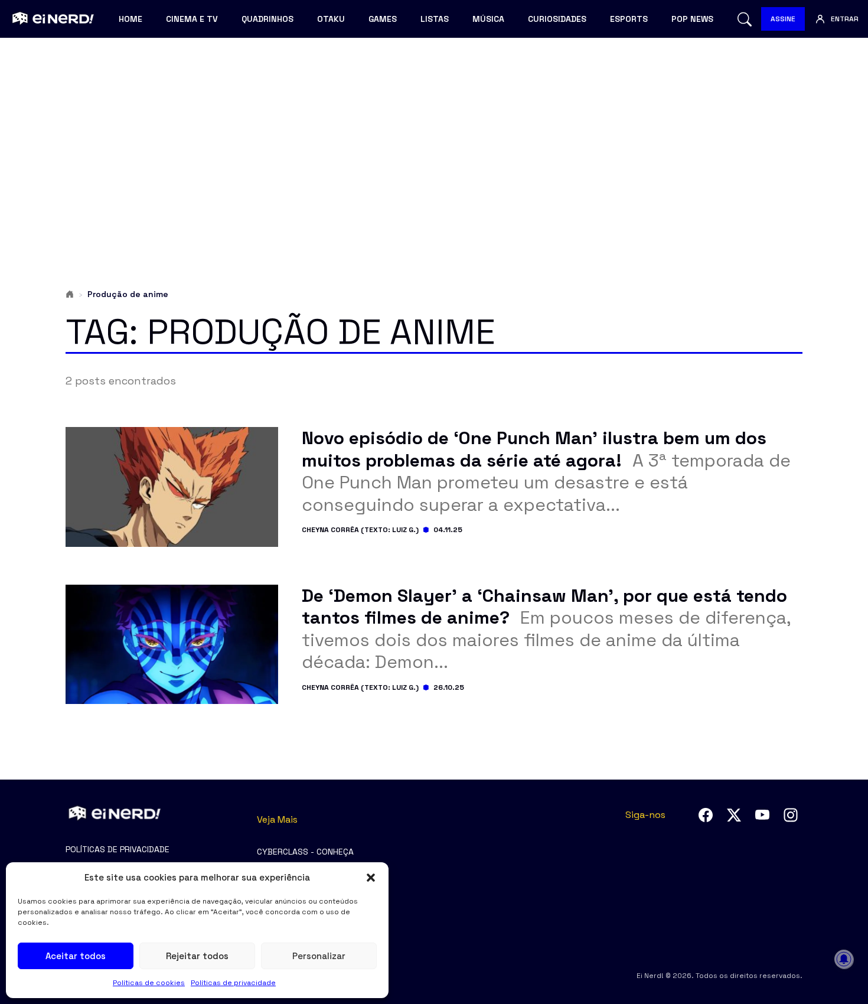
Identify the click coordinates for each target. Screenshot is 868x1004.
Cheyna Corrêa (330, 529)
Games (382, 19)
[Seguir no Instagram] (790, 815)
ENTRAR (845, 19)
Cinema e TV (192, 19)
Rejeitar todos (197, 955)
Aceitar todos (75, 955)
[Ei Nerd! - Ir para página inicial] (51, 18)
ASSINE (783, 19)
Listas (434, 19)
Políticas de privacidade (233, 982)
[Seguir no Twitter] (734, 815)
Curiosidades (557, 19)
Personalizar (318, 955)
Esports (629, 19)
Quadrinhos (267, 19)
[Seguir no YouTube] (762, 815)
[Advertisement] (434, 139)
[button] (371, 878)
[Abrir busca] (745, 19)
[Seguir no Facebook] (705, 815)
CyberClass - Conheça (305, 851)
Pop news (692, 19)
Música (488, 19)
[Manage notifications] (843, 959)
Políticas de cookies (149, 982)
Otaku (331, 19)
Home (130, 19)
